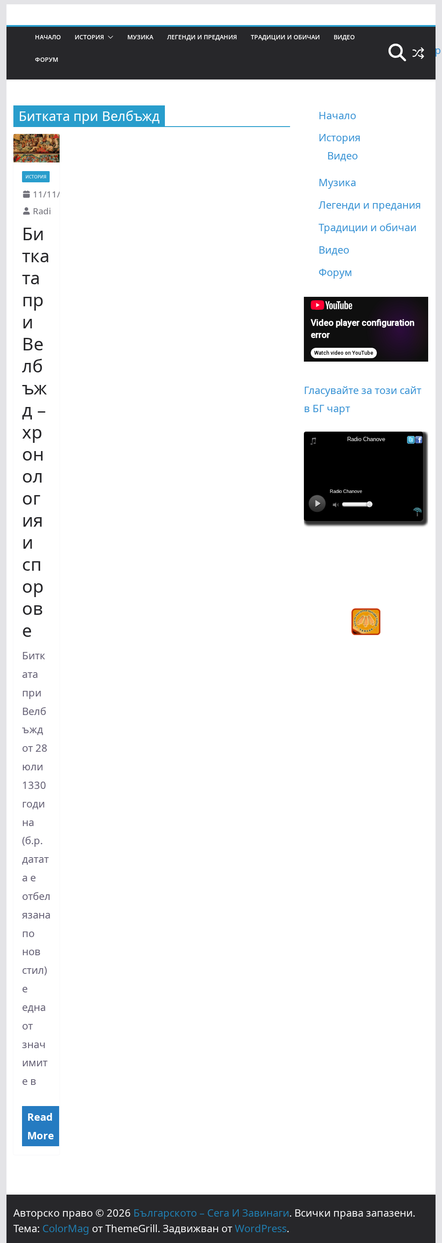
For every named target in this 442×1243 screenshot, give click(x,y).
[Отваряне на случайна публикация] (418, 53)
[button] (109, 37)
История (89, 37)
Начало (48, 37)
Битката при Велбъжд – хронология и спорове (36, 431)
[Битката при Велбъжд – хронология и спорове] (36, 148)
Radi (42, 211)
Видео (344, 37)
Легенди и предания (202, 37)
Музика (140, 37)
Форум (46, 59)
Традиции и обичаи (285, 37)
